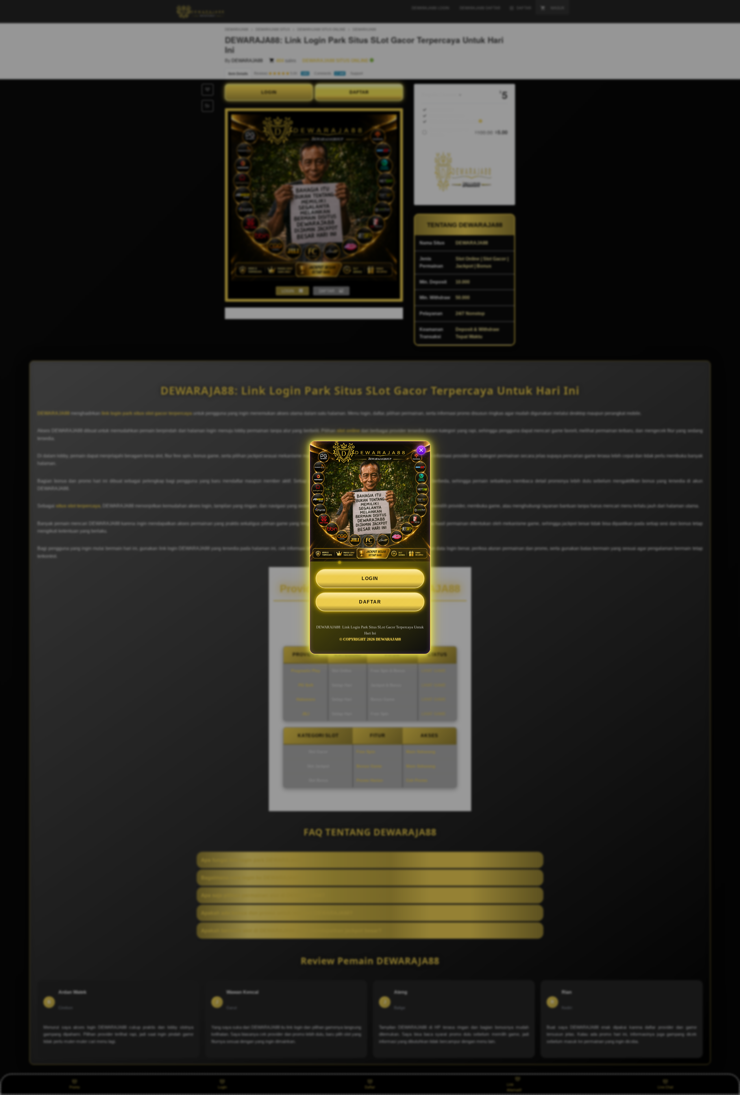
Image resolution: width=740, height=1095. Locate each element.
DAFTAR (370, 601)
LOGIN (370, 578)
